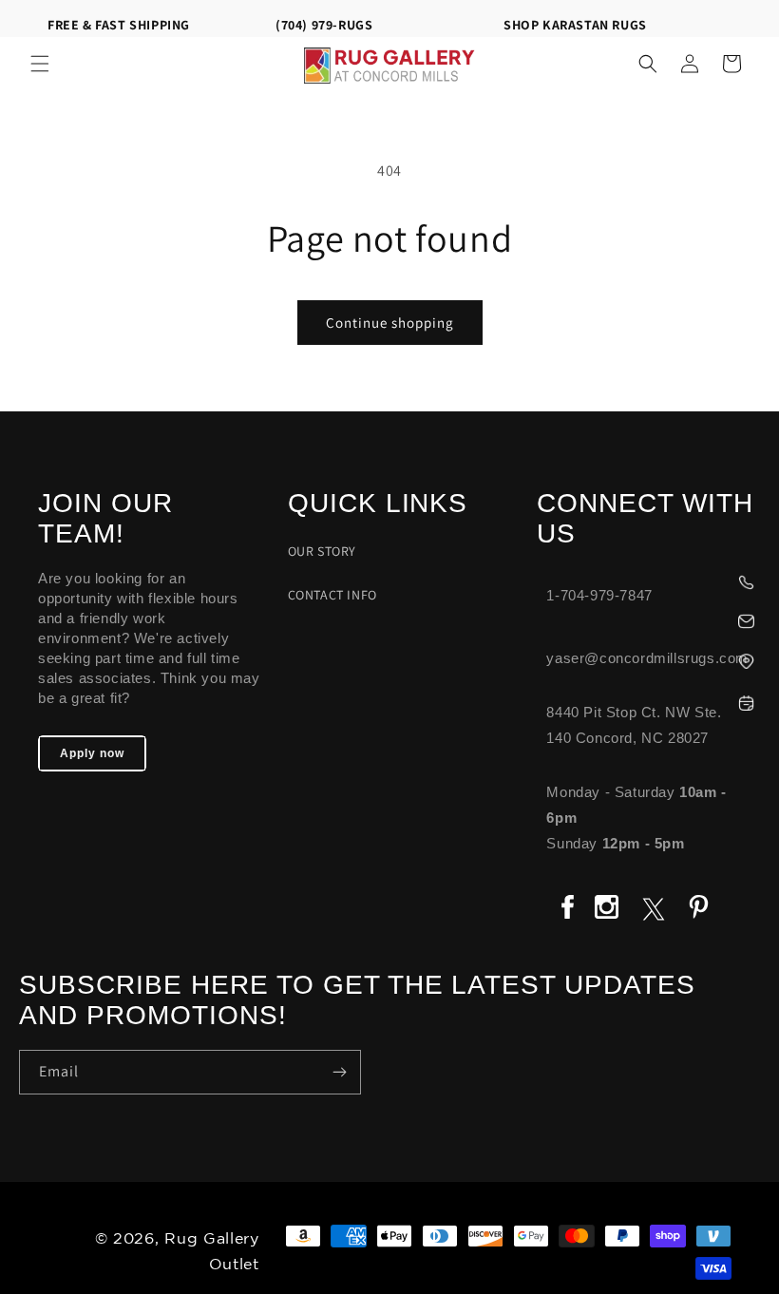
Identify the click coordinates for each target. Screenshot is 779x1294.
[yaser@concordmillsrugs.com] (648, 619)
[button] (40, 64)
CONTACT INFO (332, 594)
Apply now (92, 753)
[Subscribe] (339, 1072)
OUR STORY (322, 551)
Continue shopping (390, 323)
